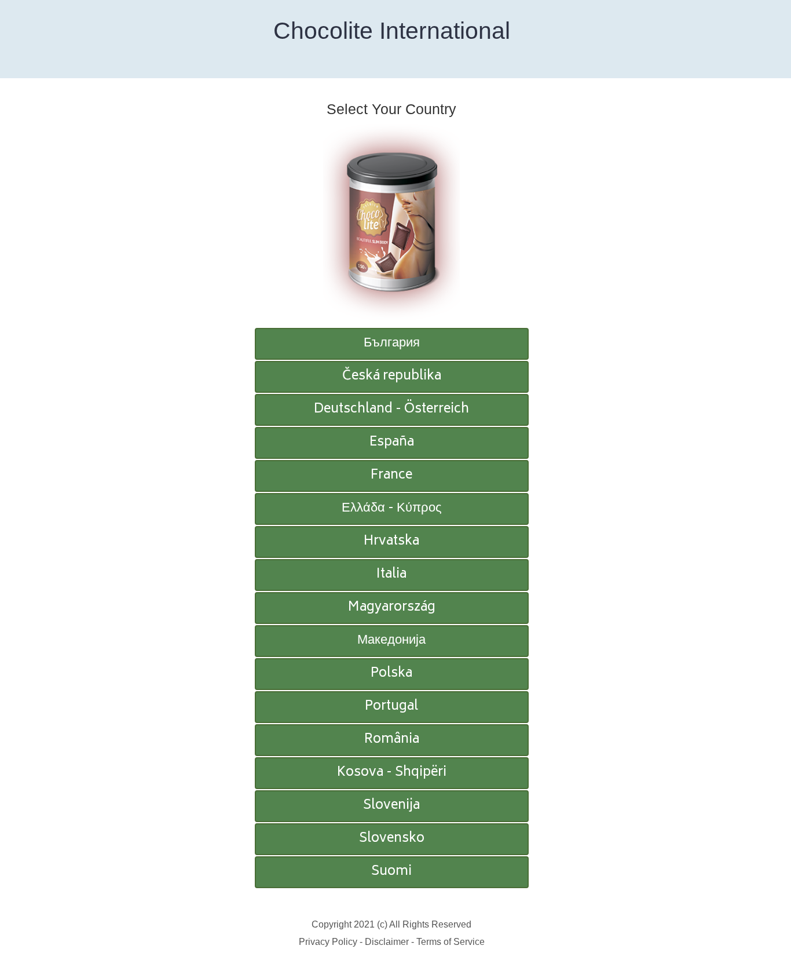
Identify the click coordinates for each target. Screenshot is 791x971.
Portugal (391, 707)
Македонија (391, 641)
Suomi (391, 872)
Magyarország (391, 608)
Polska (391, 674)
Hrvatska (391, 542)
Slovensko (391, 839)
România (391, 740)
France (391, 476)
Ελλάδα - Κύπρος (392, 509)
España (391, 443)
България (392, 344)
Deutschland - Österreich (391, 410)
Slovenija (391, 806)
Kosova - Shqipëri (391, 773)
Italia (391, 575)
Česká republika (391, 377)
